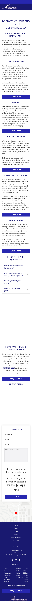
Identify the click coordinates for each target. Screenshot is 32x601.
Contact (16, 541)
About (16, 528)
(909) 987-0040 (9, 368)
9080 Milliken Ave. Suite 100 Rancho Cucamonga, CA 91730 (16, 553)
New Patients (16, 537)
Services (16, 531)
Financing (16, 534)
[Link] (9, 6)
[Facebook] (16, 560)
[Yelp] (19, 560)
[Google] (12, 560)
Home (16, 525)
